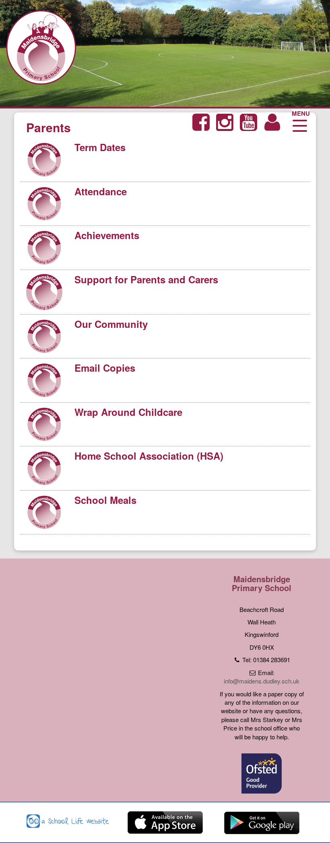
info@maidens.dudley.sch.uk (261, 681)
